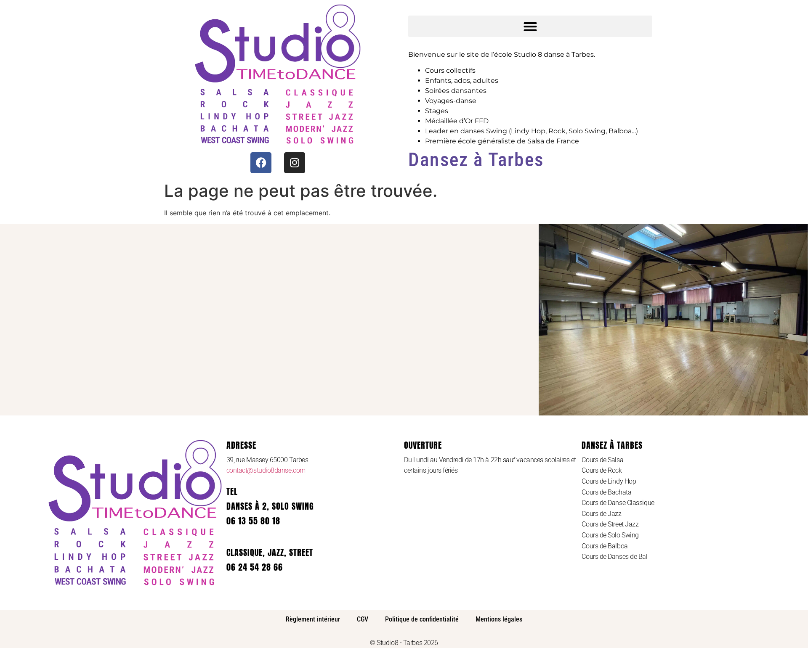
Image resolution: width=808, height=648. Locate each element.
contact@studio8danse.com (266, 470)
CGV (362, 619)
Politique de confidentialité (422, 619)
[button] (530, 26)
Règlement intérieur (313, 619)
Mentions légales (499, 619)
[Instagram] (294, 162)
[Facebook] (260, 162)
